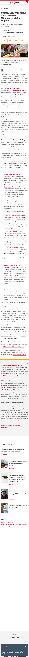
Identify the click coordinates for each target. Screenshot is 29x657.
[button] (5, 40)
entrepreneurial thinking (7, 524)
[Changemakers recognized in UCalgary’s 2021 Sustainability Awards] (4, 494)
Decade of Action (7, 390)
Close (25, 647)
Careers (14, 641)
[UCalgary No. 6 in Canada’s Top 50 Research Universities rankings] (4, 464)
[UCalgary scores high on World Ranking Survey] (4, 508)
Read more (4, 454)
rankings (3, 522)
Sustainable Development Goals (11, 365)
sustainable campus (6, 526)
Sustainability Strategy (20, 524)
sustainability (10, 522)
